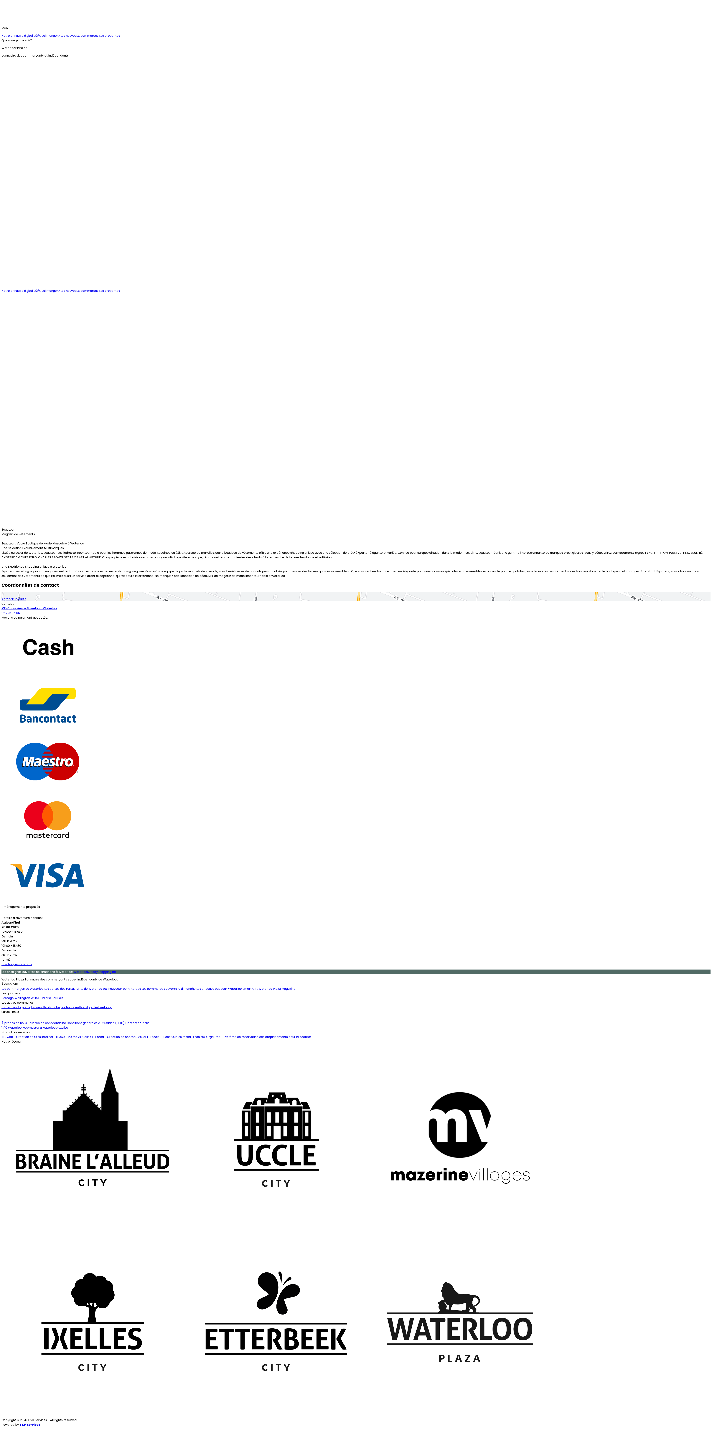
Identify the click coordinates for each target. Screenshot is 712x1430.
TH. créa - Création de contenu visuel (119, 1037)
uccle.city (68, 1007)
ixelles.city (82, 1007)
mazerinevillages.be (15, 1007)
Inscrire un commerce (19, 1017)
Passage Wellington (15, 998)
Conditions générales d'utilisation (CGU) (96, 1023)
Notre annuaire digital (17, 36)
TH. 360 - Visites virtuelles (72, 1037)
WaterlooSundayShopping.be (94, 972)
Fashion (9, 524)
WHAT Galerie (41, 998)
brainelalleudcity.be (45, 1007)
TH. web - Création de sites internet (27, 1037)
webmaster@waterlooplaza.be (45, 1028)
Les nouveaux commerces (79, 36)
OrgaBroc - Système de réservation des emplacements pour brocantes (259, 1037)
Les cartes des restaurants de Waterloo (73, 989)
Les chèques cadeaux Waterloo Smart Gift (227, 989)
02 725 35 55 (10, 613)
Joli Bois (57, 998)
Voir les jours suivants (16, 964)
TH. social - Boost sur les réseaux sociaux (176, 1037)
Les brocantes (109, 36)
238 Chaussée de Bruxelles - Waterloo (29, 608)
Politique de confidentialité (47, 1023)
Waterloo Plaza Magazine (276, 989)
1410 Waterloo (11, 1028)
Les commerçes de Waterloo (22, 989)
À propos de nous (14, 1023)
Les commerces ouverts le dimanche (169, 989)
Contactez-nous (137, 1023)
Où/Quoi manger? (47, 36)
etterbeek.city (101, 1007)
